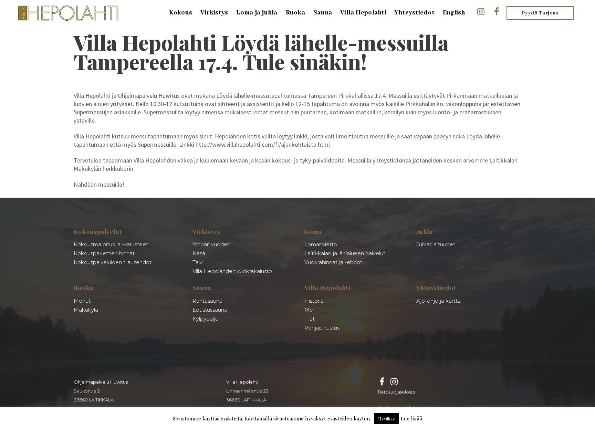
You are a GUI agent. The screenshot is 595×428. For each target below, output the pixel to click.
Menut (82, 300)
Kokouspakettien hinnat (104, 253)
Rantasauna (207, 300)
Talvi (197, 262)
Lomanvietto (320, 244)
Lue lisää (411, 418)
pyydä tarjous (540, 13)
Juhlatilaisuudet (435, 244)
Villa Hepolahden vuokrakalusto (232, 271)
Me (308, 309)
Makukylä (86, 309)
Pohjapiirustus (322, 327)
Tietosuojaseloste (396, 392)
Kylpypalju (205, 318)
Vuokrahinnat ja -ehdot (333, 262)
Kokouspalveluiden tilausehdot (113, 262)
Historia (314, 300)
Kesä (198, 253)
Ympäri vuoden (211, 244)
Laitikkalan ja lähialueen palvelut (344, 253)
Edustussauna (209, 309)
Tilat (309, 318)
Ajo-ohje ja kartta (438, 300)
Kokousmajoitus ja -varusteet (111, 244)
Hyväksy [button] (386, 418)
